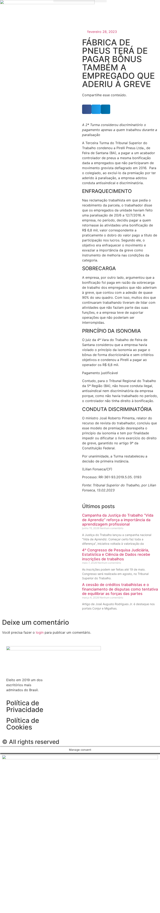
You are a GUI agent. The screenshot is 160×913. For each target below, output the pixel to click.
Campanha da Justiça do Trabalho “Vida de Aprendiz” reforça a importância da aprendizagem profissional (117, 519)
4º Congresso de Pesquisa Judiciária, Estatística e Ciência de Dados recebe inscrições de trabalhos (116, 554)
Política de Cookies (22, 723)
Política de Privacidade (24, 706)
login (40, 632)
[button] (80, 1)
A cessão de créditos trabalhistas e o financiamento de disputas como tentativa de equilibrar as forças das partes (120, 589)
